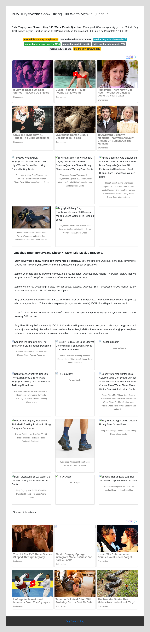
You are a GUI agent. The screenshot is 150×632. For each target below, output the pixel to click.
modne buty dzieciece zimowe (76, 39)
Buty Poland (72, 621)
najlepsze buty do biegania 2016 (109, 44)
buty (82, 621)
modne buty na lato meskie (76, 44)
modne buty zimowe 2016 (87, 49)
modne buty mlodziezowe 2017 (110, 39)
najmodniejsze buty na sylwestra (41, 39)
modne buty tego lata (60, 49)
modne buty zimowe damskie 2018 (42, 44)
